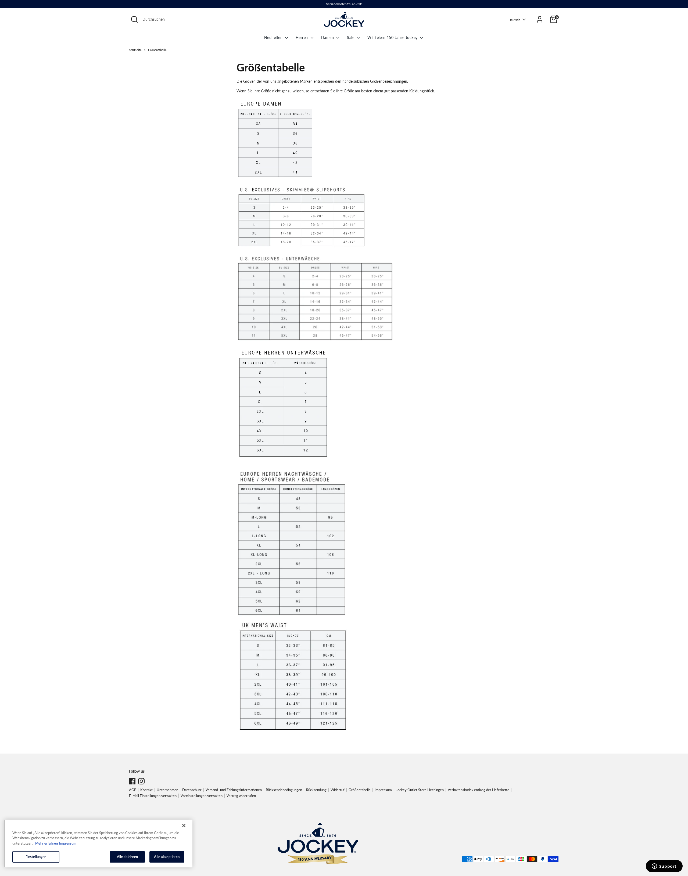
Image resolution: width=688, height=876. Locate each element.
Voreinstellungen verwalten (202, 796)
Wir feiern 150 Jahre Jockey (393, 37)
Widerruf (338, 790)
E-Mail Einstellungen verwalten (153, 796)
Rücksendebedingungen (284, 790)
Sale (351, 37)
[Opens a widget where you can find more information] (664, 866)
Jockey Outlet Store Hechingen (420, 790)
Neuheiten (274, 37)
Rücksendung (316, 790)
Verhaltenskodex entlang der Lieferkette (478, 790)
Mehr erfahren (46, 843)
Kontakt (146, 790)
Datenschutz (192, 790)
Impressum (383, 790)
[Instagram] (141, 781)
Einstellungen (36, 857)
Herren (302, 37)
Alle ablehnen (127, 857)
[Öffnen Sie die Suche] (134, 19)
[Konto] (539, 19)
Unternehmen (167, 790)
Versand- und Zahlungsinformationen (234, 790)
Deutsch (514, 20)
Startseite (135, 50)
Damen (328, 37)
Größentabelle (157, 50)
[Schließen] (184, 825)
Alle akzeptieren (167, 857)
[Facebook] (132, 781)
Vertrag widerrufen (241, 796)
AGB (132, 790)
